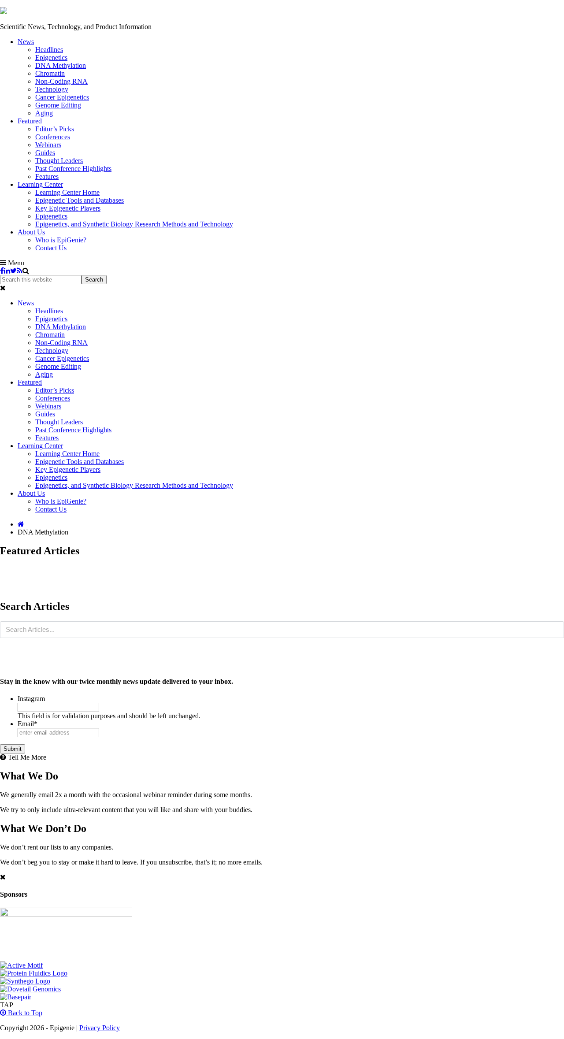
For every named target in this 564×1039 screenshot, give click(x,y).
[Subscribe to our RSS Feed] (19, 271)
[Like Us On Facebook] (2, 271)
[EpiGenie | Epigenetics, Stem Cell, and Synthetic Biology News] (3, 11)
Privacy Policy (99, 1028)
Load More (282, 580)
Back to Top (24, 1013)
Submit (13, 749)
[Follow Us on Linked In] (7, 271)
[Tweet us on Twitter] (13, 271)
